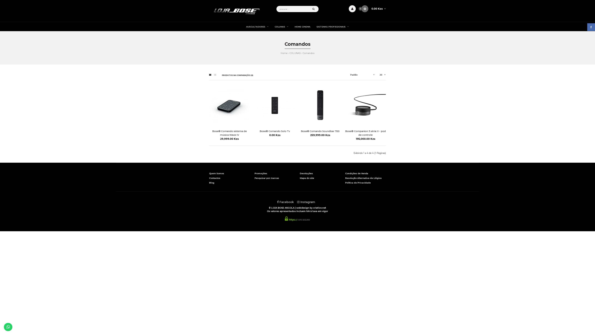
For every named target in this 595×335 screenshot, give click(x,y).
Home (284, 53)
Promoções (261, 173)
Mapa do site (307, 178)
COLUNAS (295, 53)
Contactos (214, 178)
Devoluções (306, 173)
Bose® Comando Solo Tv (275, 131)
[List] (215, 75)
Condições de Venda (356, 173)
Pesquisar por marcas (267, 178)
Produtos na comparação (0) (237, 75)
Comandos (308, 53)
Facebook (286, 202)
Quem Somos (216, 173)
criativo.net (319, 207)
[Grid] (210, 75)
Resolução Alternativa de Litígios (363, 178)
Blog (211, 182)
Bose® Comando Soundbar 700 (320, 131)
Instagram (307, 202)
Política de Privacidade (358, 182)
